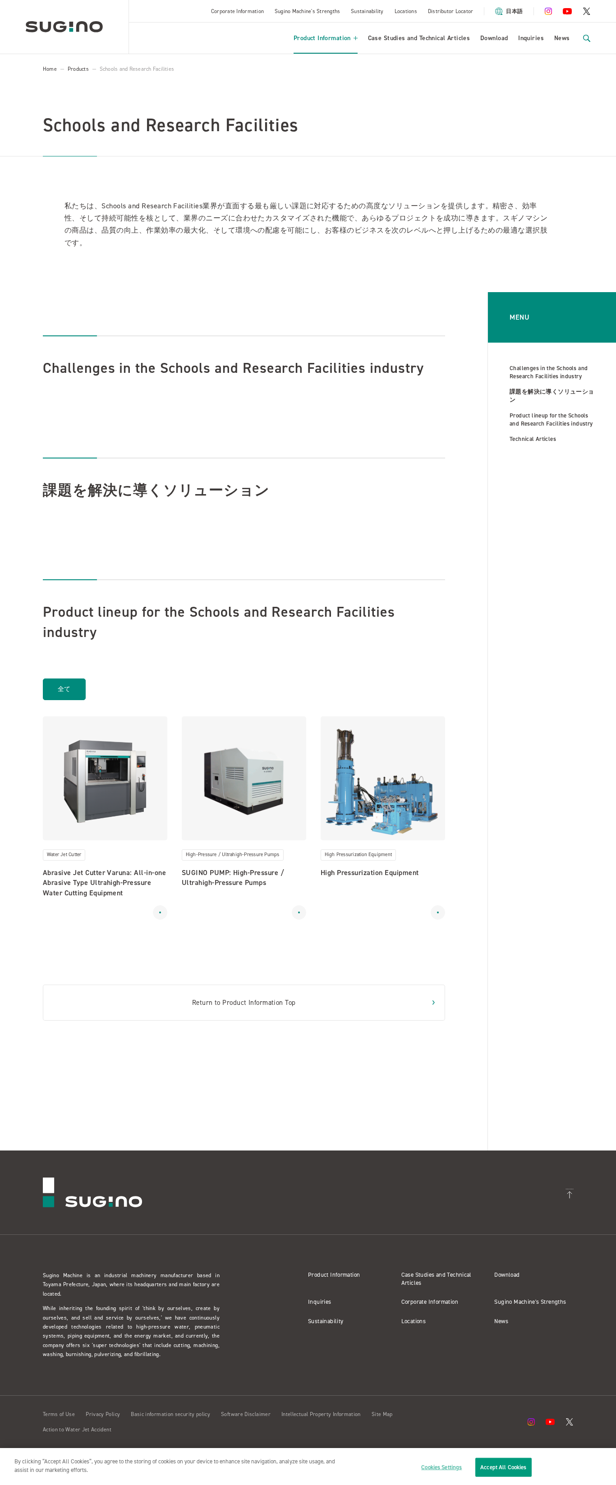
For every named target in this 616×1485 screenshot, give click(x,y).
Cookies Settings (441, 1467)
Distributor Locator (450, 11)
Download (494, 38)
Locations (406, 11)
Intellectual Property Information (321, 1414)
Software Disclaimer (246, 1414)
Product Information (322, 38)
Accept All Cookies (503, 1467)
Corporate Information (237, 11)
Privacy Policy (103, 1414)
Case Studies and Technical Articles (419, 38)
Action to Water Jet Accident (77, 1429)
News (562, 38)
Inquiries (531, 38)
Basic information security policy (170, 1414)
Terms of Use (59, 1414)
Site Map (382, 1414)
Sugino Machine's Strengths (307, 11)
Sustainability (367, 11)
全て (64, 689)
